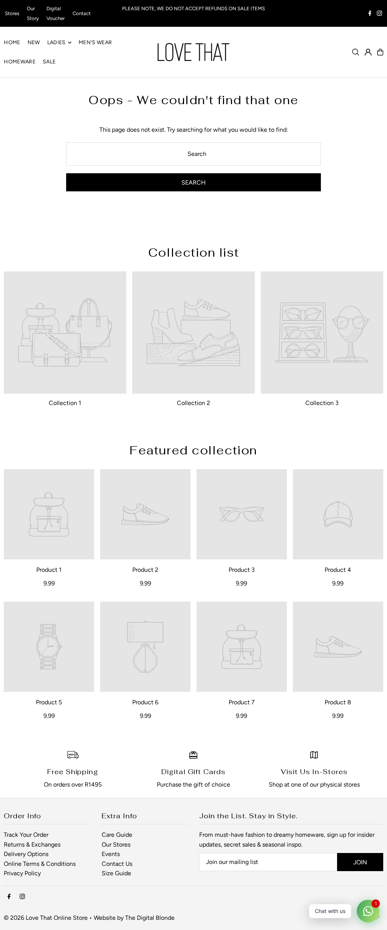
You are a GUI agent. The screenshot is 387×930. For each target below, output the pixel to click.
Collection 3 (322, 402)
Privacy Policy (22, 873)
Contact (82, 13)
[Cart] (380, 52)
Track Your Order (26, 834)
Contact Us (117, 863)
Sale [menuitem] (49, 62)
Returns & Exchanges (32, 844)
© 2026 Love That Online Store (46, 917)
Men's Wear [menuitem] (95, 42)
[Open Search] (355, 52)
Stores (12, 13)
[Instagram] (379, 14)
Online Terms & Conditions (40, 863)
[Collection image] (65, 332)
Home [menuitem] (12, 42)
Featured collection (193, 450)
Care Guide (117, 834)
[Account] (368, 52)
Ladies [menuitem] (56, 42)
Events (111, 854)
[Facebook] (370, 14)
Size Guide (116, 873)
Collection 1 (65, 402)
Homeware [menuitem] (20, 62)
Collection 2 (193, 402)
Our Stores (116, 844)
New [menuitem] (34, 42)
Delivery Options (26, 854)
